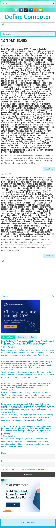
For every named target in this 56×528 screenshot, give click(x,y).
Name (3, 453)
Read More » (43, 355)
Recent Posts (8, 337)
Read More (49, 169)
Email (3, 461)
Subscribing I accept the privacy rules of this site (24, 470)
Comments (22, 337)
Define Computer (31, 523)
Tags (33, 337)
